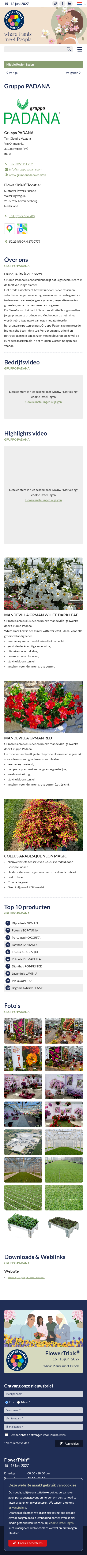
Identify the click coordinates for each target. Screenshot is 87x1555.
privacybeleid (17, 1507)
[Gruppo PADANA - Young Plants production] (64, 1142)
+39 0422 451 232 (21, 164)
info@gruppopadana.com (25, 169)
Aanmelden (72, 1443)
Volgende (72, 72)
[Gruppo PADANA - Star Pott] (23, 1225)
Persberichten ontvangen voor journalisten (38, 1435)
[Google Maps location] (9, 228)
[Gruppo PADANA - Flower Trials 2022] (23, 1114)
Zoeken (69, 49)
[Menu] (80, 49)
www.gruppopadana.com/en (27, 175)
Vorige (13, 72)
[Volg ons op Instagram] (55, 4)
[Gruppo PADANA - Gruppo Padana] (23, 1142)
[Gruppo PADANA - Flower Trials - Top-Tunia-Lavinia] (64, 1086)
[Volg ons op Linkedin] (70, 4)
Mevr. (25, 1402)
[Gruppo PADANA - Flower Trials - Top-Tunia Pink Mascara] (23, 1086)
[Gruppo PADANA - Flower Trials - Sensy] (64, 1114)
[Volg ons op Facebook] (62, 4)
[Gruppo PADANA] (23, 1031)
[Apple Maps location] (22, 228)
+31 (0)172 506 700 (22, 216)
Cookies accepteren (30, 1543)
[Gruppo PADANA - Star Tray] (64, 1225)
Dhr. (12, 1402)
